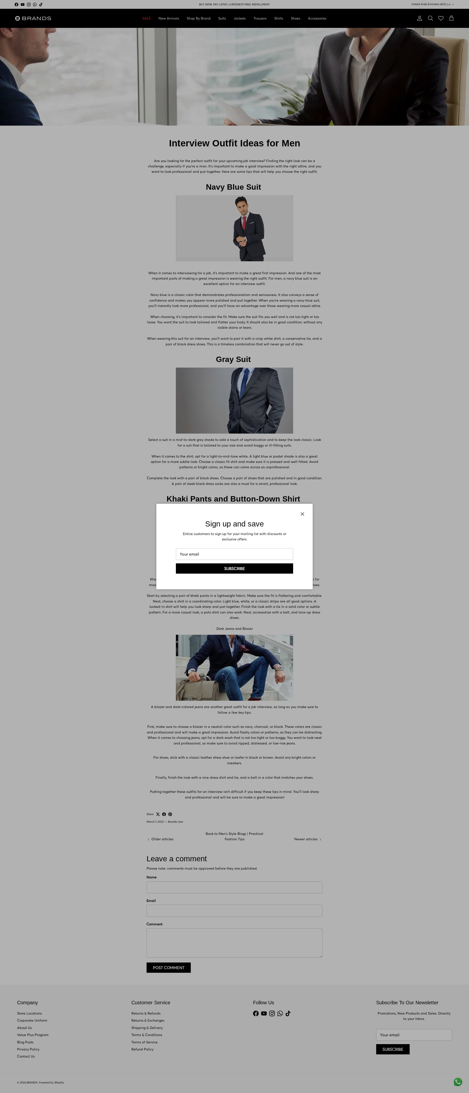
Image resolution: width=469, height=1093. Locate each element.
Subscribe (234, 568)
